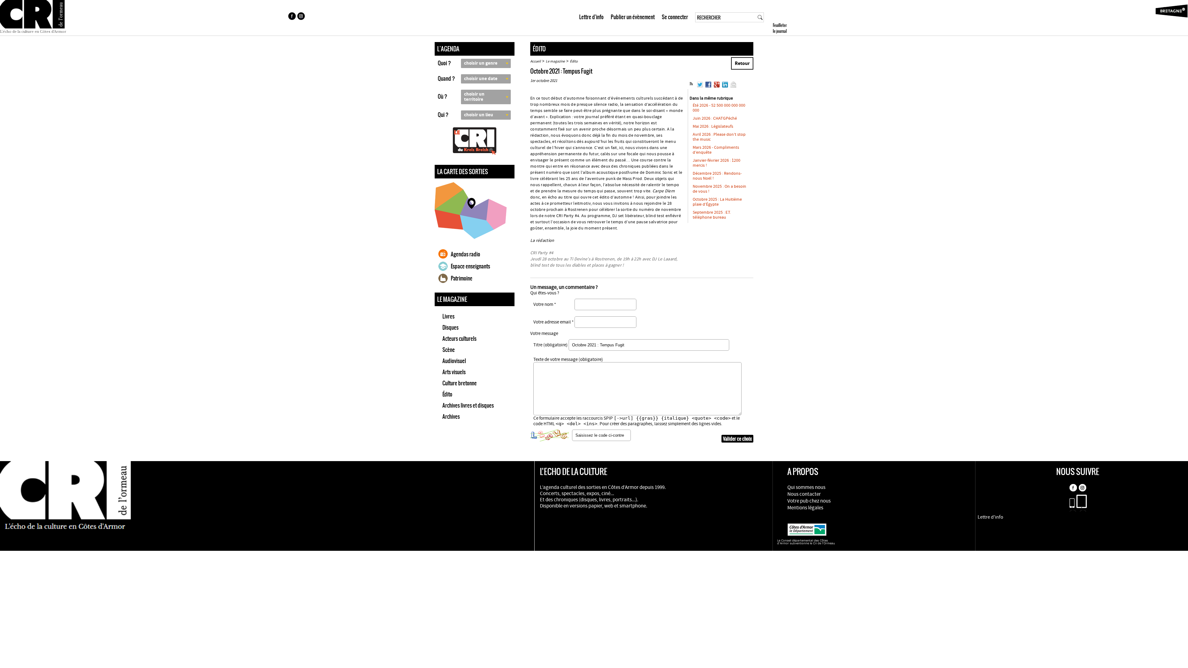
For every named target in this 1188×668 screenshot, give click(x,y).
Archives (451, 417)
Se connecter (675, 17)
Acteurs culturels (459, 339)
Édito (447, 394)
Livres (448, 316)
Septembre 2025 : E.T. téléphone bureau (712, 215)
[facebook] (291, 17)
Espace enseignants (470, 266)
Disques (450, 327)
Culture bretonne (459, 383)
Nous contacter (804, 494)
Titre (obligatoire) (550, 345)
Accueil (535, 61)
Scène (448, 350)
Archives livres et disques (468, 405)
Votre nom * (544, 304)
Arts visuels (454, 372)
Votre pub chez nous (809, 501)
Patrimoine (461, 278)
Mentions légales (805, 508)
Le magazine (555, 61)
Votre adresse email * (553, 322)
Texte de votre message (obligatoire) (568, 359)
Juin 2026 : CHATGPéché (715, 118)
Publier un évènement (633, 17)
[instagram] (301, 17)
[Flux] (691, 86)
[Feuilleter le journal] (791, 18)
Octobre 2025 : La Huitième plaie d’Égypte (717, 202)
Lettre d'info (591, 17)
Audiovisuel (454, 361)
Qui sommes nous (806, 487)
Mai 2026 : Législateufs (713, 126)
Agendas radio (465, 254)
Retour (742, 63)
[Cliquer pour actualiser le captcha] (549, 435)
